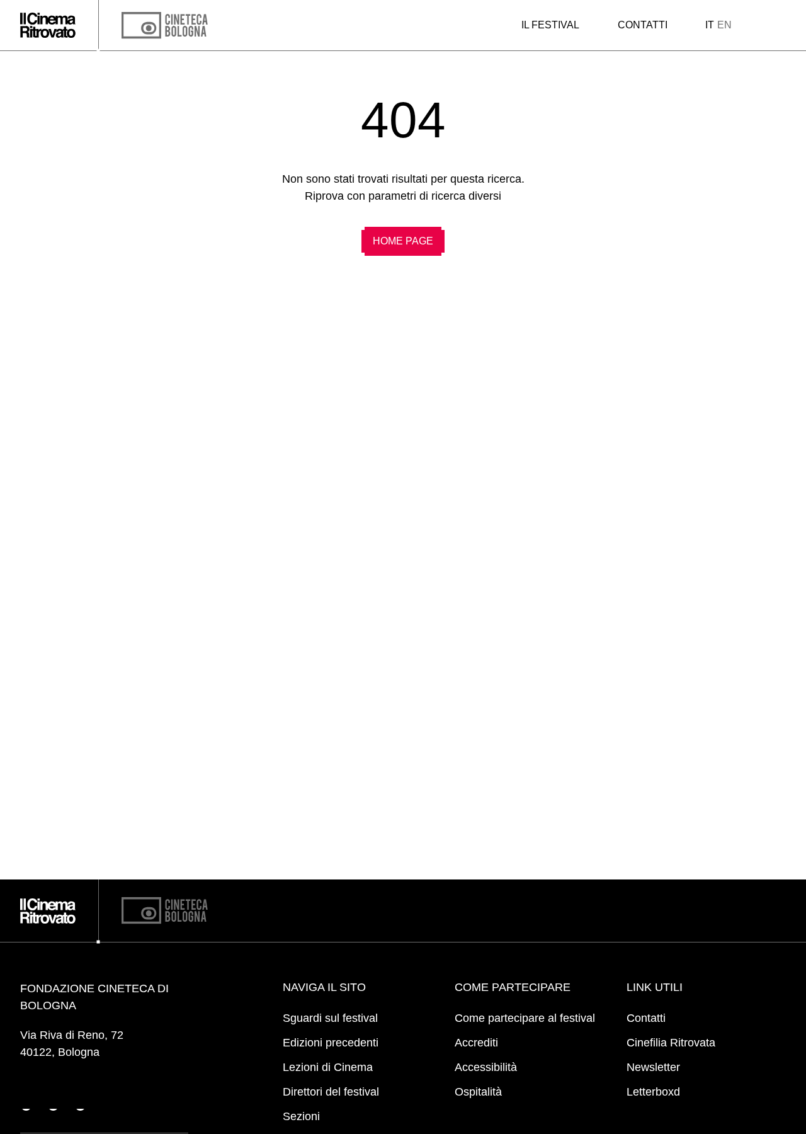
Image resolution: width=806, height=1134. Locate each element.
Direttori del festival (331, 1091)
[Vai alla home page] (48, 25)
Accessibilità (486, 1067)
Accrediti (476, 1042)
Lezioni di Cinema (328, 1067)
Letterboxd (653, 1091)
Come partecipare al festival (525, 1018)
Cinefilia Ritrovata (671, 1042)
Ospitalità (478, 1091)
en (724, 25)
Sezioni (301, 1116)
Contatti (642, 25)
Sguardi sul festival (330, 1018)
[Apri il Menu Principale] (781, 25)
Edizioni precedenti (330, 1042)
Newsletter (653, 1067)
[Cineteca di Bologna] (165, 910)
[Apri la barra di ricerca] (757, 25)
